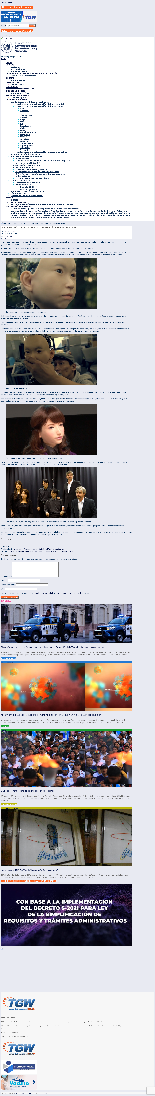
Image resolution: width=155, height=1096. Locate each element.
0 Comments (10, 238)
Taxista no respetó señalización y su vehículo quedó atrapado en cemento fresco (42, 551)
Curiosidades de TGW (9, 808)
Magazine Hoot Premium (23, 1093)
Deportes (4, 730)
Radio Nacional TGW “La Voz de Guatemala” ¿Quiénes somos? (29, 870)
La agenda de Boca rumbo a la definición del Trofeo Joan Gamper (38, 549)
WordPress (48, 1093)
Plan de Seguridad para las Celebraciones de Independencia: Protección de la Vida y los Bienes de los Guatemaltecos (54, 647)
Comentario (6, 576)
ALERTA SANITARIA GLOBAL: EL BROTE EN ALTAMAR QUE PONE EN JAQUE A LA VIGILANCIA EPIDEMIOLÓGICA (51, 715)
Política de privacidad (44, 593)
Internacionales (7, 662)
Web (2, 589)
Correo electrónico (8, 584)
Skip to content (7, 2)
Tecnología (7, 236)
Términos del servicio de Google (69, 593)
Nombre (4, 580)
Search (3, 25)
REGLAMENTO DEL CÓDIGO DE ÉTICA (27, 191)
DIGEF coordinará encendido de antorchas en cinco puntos (27, 791)
